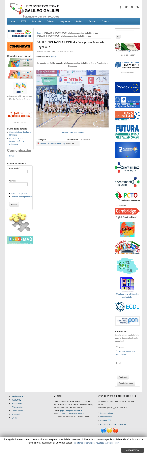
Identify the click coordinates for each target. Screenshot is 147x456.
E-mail (119, 363)
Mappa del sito (106, 416)
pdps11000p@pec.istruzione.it (71, 413)
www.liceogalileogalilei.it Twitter (126, 7)
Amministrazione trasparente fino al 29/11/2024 (16, 141)
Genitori (92, 21)
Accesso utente (106, 412)
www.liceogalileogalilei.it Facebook (120, 7)
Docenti (105, 21)
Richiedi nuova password (21, 196)
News (53, 56)
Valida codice (17, 396)
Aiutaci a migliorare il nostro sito (113, 424)
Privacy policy (17, 407)
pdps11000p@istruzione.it (71, 410)
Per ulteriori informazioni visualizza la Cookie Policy (96, 443)
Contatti (103, 420)
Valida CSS (16, 399)
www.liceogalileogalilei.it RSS (138, 7)
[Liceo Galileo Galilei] (33, 15)
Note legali (16, 414)
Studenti (79, 21)
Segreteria (65, 21)
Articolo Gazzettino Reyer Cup (52, 143)
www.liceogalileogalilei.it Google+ (132, 7)
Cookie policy (17, 410)
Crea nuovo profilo (19, 193)
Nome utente (14, 168)
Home (12, 21)
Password (13, 180)
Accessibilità (17, 403)
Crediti (14, 417)
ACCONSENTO (132, 450)
